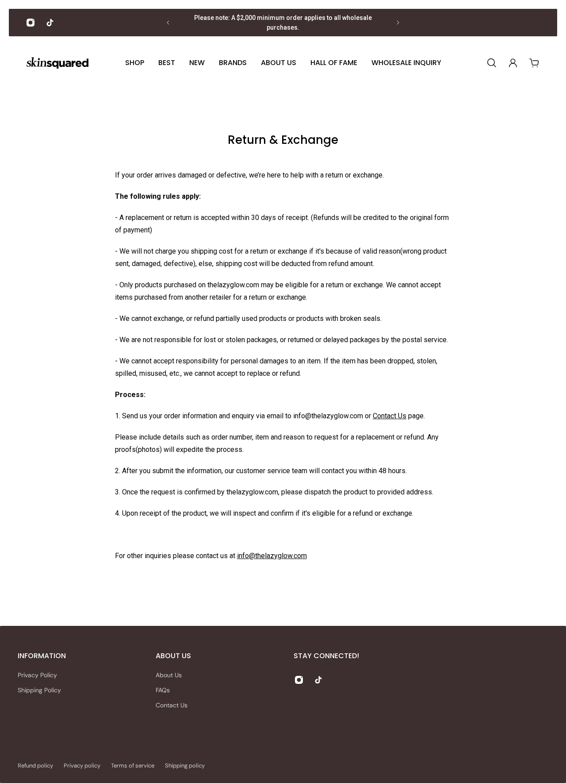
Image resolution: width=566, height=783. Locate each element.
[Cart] (534, 63)
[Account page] (513, 63)
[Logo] (57, 63)
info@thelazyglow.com (272, 556)
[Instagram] (30, 22)
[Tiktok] (50, 22)
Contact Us (389, 416)
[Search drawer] (491, 63)
